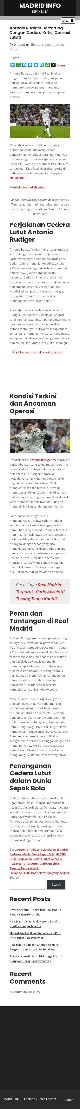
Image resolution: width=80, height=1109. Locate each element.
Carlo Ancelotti (20, 854)
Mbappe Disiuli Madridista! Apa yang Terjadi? (40, 873)
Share (61, 65)
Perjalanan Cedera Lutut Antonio (39, 859)
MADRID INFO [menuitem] (18, 178)
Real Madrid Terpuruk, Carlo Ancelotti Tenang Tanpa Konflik (40, 591)
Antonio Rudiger (41, 460)
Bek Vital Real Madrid (55, 850)
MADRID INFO (40, 5)
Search (14, 878)
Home (69, 1100)
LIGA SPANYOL (44, 45)
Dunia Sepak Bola (42, 854)
